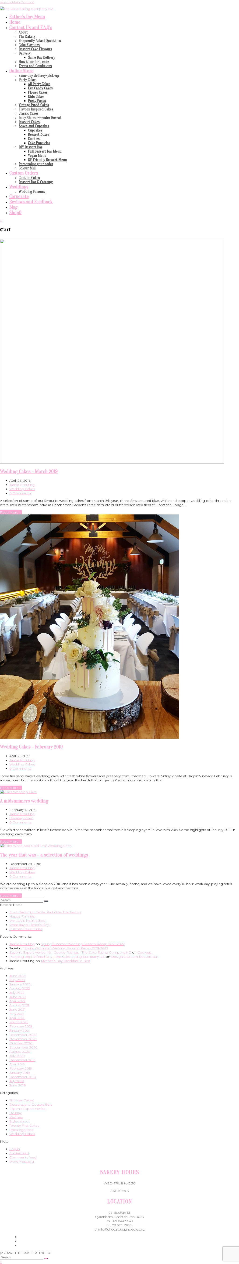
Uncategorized (21, 818)
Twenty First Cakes (24, 1125)
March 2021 (18, 1022)
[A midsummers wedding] (18, 792)
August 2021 (19, 1005)
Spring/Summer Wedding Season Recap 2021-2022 (83, 944)
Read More (11, 512)
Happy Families (22, 916)
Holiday (15, 1113)
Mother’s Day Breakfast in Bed (65, 961)
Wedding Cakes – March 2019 (29, 471)
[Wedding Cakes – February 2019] (89, 738)
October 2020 (20, 1043)
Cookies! (144, 952)
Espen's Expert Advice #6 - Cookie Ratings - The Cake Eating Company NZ (70, 952)
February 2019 (20, 1068)
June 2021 (17, 1009)
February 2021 (20, 1026)
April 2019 (17, 1064)
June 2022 (17, 997)
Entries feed (19, 1153)
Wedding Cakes (22, 489)
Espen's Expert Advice (27, 1109)
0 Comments (20, 493)
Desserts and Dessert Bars (30, 1104)
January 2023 (20, 984)
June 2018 (17, 1085)
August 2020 (19, 1051)
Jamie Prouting (22, 485)
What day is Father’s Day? (30, 925)
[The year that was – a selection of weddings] (35, 846)
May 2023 (17, 980)
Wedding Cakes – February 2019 (31, 747)
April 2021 (17, 1018)
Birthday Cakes (21, 1100)
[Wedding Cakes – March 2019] (112, 462)
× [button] (1, 1262)
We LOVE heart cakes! (27, 920)
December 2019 (22, 1060)
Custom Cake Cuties (25, 929)
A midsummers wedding (24, 801)
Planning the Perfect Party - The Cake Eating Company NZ (57, 956)
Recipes (16, 1117)
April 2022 (17, 1001)
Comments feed (22, 1157)
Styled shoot (19, 1121)
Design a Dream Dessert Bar (134, 956)
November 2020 (23, 1039)
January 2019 (19, 1073)
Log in (14, 1149)
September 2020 (23, 1047)
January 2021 (19, 1030)
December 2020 (23, 1035)
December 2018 (22, 1077)
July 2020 (17, 1056)
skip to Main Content (17, 2)
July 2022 (16, 993)
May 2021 (16, 1014)
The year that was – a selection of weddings (44, 855)
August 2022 (19, 988)
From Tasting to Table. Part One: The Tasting (45, 912)
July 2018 (16, 1081)
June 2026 (17, 976)
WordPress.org (21, 1161)
